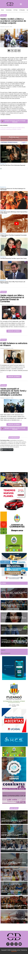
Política (3, 15)
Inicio (2, 10)
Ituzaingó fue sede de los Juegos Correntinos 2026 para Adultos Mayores (14, 605)
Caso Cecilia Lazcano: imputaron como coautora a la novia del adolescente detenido (13, 617)
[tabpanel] (14, 617)
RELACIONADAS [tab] (5, 653)
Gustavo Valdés (5, 129)
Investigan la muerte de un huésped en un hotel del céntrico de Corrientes (13, 835)
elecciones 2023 (19, 127)
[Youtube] (20, 944)
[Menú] (21, 4)
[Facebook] (8, 944)
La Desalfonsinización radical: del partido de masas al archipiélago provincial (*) (13, 906)
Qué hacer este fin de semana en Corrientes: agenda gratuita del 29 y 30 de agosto (14, 821)
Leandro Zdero (16, 129)
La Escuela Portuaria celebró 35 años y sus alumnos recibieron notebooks (13, 877)
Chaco (2, 127)
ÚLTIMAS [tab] (3, 583)
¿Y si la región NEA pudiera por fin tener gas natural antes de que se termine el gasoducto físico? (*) (14, 919)
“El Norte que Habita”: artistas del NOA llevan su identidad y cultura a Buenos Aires (14, 593)
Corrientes (9, 10)
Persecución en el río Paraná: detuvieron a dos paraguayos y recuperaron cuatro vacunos (14, 642)
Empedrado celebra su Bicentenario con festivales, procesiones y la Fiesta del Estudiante (12, 891)
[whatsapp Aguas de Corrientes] (14, 679)
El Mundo (22, 10)
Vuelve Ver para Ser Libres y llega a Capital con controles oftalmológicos (13, 863)
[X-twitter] (12, 944)
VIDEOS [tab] (3, 650)
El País (15, 10)
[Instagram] (16, 944)
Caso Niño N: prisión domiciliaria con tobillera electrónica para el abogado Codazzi (14, 629)
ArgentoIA (14, 951)
